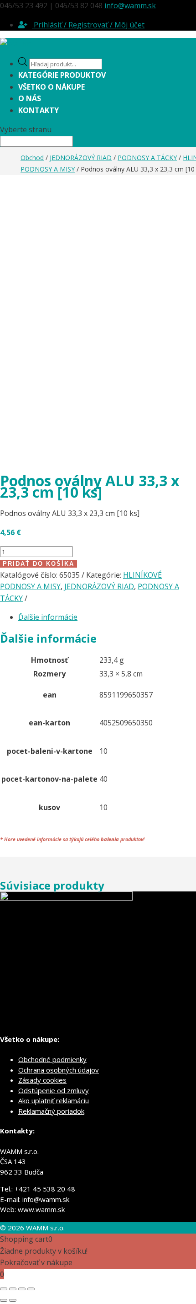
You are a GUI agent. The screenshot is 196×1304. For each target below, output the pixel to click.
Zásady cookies (42, 1079)
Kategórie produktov (62, 75)
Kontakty (38, 110)
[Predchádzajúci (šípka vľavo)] (3, 1300)
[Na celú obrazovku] (12, 1289)
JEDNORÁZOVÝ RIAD (81, 157)
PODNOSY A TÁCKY (147, 157)
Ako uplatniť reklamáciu (53, 1100)
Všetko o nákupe (51, 87)
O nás (29, 98)
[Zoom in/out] (3, 1289)
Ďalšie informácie (47, 617)
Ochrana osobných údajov (58, 1069)
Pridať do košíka (38, 563)
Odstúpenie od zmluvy (53, 1090)
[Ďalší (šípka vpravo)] (12, 1300)
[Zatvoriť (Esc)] (31, 1289)
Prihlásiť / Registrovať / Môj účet (88, 25)
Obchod (32, 157)
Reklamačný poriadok (51, 1111)
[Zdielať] (22, 1289)
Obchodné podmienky (52, 1059)
